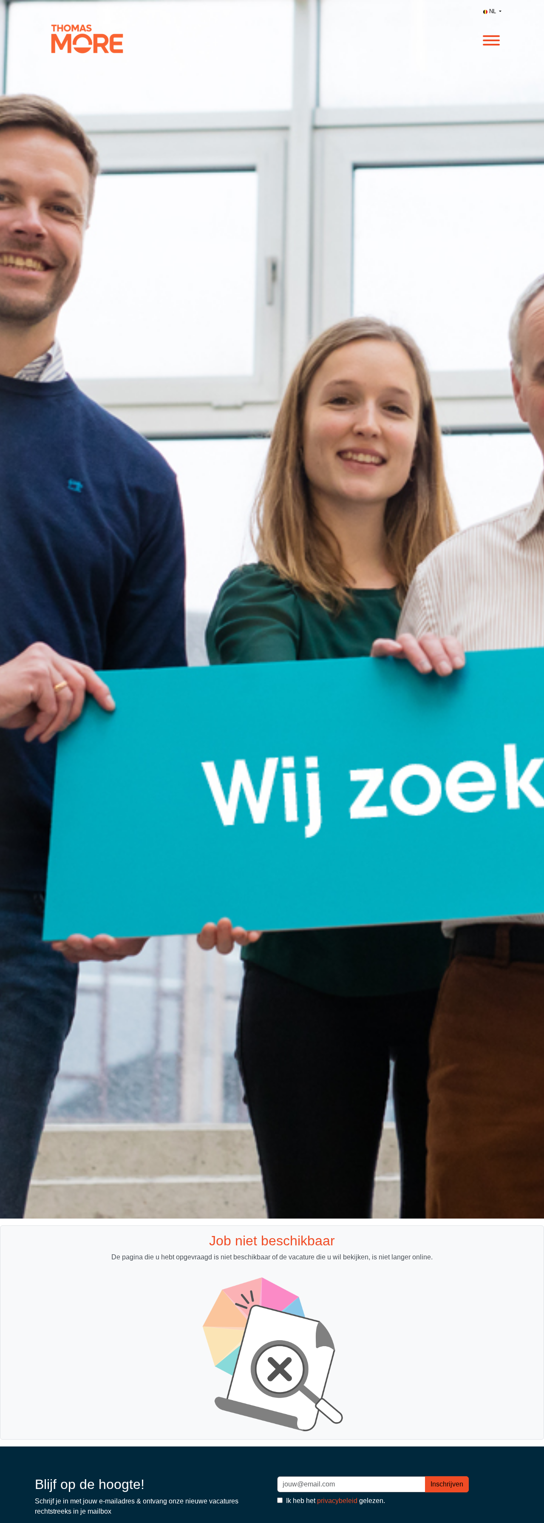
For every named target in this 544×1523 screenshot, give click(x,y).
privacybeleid (337, 1500)
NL (492, 11)
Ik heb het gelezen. (334, 1500)
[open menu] (491, 39)
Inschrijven (447, 1484)
